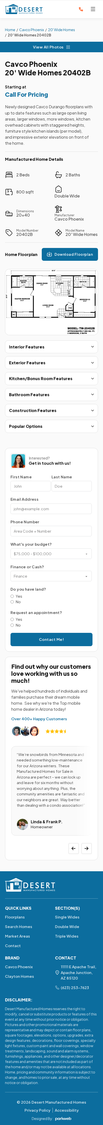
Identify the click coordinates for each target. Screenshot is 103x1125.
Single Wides (67, 916)
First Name (21, 476)
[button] (51, 346)
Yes (19, 596)
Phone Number (25, 521)
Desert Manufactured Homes (59, 1102)
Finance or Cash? (27, 566)
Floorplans (15, 916)
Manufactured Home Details (34, 159)
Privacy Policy (37, 1110)
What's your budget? (31, 544)
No (18, 601)
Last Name (62, 476)
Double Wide (67, 926)
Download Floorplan (73, 254)
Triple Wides (66, 936)
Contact (13, 945)
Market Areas (17, 936)
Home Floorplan (21, 254)
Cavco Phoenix (31, 64)
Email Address (24, 499)
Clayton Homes (19, 976)
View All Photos (48, 46)
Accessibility (67, 1110)
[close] (93, 9)
